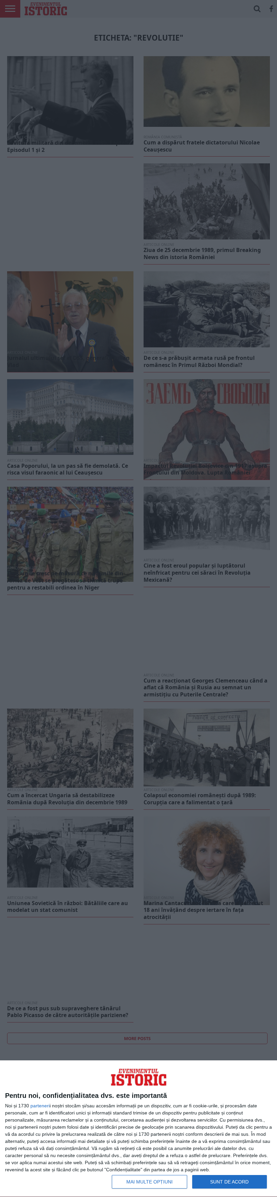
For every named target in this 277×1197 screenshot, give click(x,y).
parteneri (40, 1105)
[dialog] (138, 1129)
